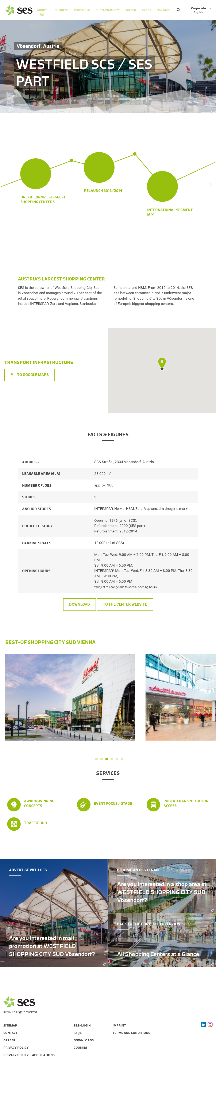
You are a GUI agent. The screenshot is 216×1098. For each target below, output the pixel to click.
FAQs (78, 1033)
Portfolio (82, 10)
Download (79, 604)
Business (61, 10)
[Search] (179, 10)
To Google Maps (33, 374)
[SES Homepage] (18, 10)
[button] (96, 759)
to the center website (125, 604)
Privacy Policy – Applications (29, 1055)
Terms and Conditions (131, 1033)
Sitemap (10, 1025)
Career (130, 10)
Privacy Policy (16, 1047)
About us (42, 12)
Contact (163, 10)
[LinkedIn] (203, 1024)
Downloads (84, 1040)
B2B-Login (82, 1025)
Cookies (80, 1047)
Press (146, 10)
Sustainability (107, 10)
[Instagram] (210, 1024)
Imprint (119, 1025)
